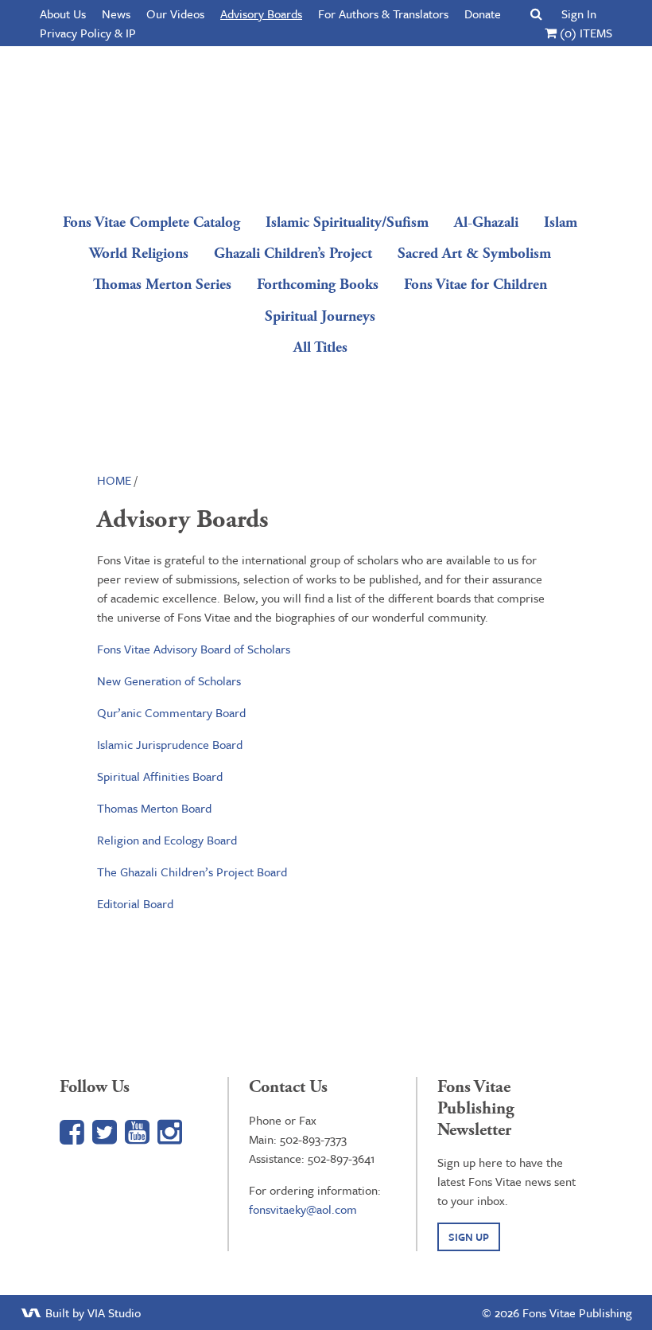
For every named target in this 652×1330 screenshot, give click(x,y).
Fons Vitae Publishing (320, 123)
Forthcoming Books (317, 284)
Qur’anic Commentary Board (171, 712)
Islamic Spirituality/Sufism (347, 222)
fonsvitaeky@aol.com (303, 1209)
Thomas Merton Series (162, 284)
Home (114, 480)
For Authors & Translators (383, 13)
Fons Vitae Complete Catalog (151, 222)
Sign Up (468, 1237)
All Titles (320, 347)
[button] (536, 13)
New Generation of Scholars (169, 680)
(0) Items (584, 32)
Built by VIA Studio (91, 1312)
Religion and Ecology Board (167, 839)
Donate (482, 13)
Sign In (578, 13)
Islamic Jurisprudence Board (170, 744)
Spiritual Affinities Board (160, 776)
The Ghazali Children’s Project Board (192, 871)
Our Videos (175, 13)
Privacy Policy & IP (88, 32)
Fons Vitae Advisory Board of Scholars (193, 648)
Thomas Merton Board (154, 808)
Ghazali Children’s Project (293, 253)
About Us (63, 13)
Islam (560, 222)
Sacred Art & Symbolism (474, 253)
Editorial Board (135, 903)
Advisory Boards (261, 13)
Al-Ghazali (486, 222)
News (116, 13)
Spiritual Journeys (320, 316)
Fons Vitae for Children (475, 284)
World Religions (138, 253)
